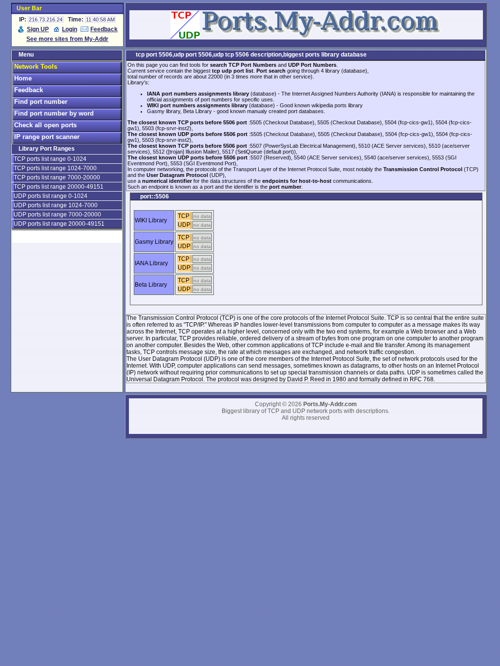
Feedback (104, 29)
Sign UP (38, 29)
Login (69, 29)
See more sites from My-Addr (67, 39)
